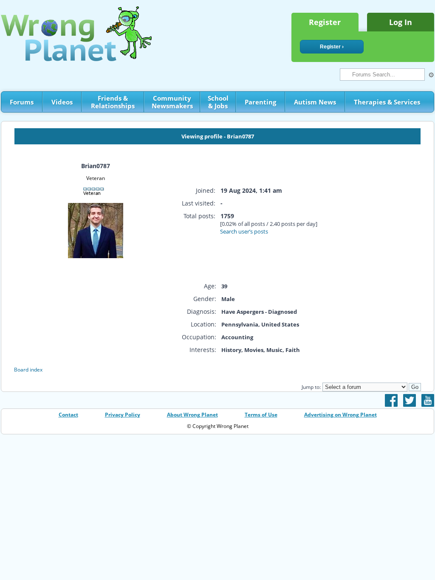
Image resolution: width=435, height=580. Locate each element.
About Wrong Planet (192, 414)
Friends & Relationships (113, 102)
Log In (400, 22)
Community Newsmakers (172, 102)
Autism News (315, 102)
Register (325, 22)
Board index (28, 369)
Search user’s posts (244, 231)
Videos (62, 102)
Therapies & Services (387, 102)
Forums (22, 102)
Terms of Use (261, 414)
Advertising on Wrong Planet (340, 414)
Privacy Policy (122, 414)
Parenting (260, 102)
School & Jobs (218, 102)
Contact (68, 414)
